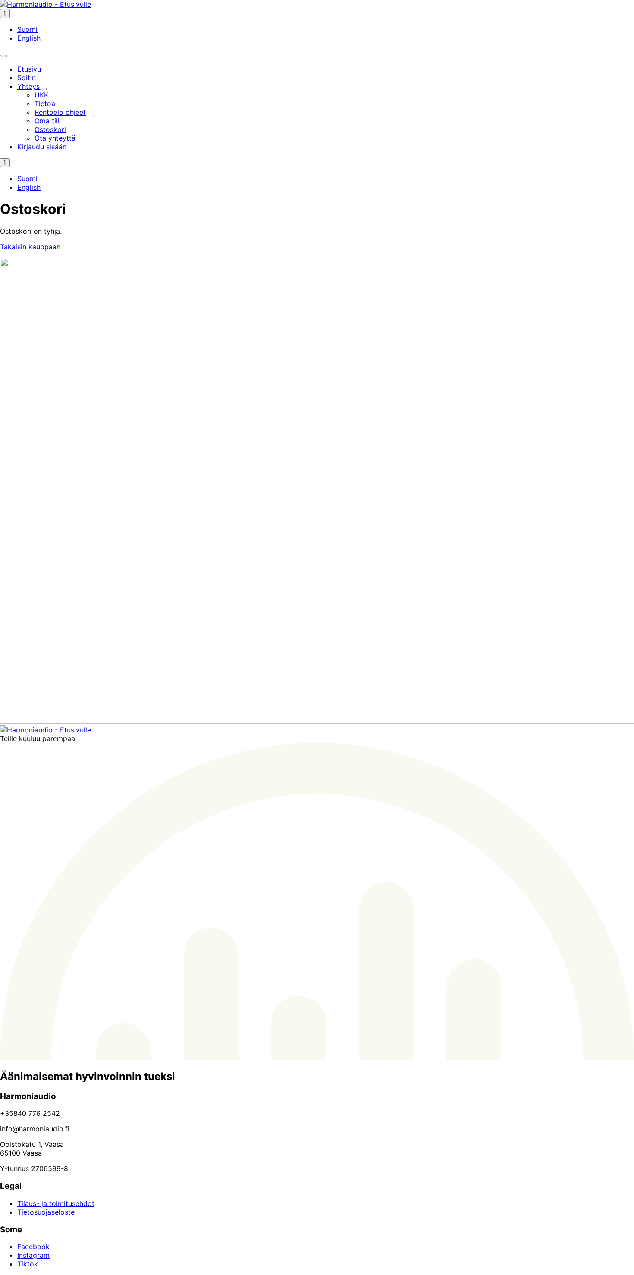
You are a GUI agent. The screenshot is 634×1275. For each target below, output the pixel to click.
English (29, 38)
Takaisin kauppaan (30, 246)
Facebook (33, 1246)
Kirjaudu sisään (41, 146)
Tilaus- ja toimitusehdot (55, 1203)
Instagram (33, 1255)
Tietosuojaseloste (46, 1212)
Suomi (27, 29)
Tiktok (27, 1263)
